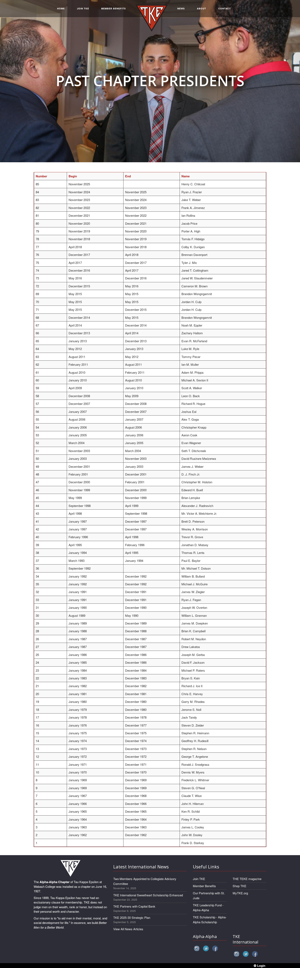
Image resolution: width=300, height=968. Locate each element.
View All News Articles (128, 929)
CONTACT (224, 8)
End (128, 176)
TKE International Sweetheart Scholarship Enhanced (148, 895)
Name (185, 176)
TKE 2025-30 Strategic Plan (131, 917)
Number (41, 176)
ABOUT (201, 8)
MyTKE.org (240, 893)
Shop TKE (239, 886)
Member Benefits (204, 886)
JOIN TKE (83, 8)
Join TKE (199, 879)
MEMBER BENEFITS (113, 8)
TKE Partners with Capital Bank (134, 906)
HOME (61, 8)
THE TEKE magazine (247, 879)
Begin (73, 176)
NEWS (181, 8)
